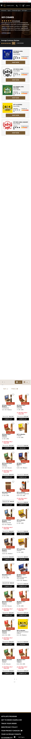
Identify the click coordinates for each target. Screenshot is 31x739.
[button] (21, 737)
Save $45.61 (25, 657)
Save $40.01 (10, 432)
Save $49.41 (10, 403)
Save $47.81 (10, 461)
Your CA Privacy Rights (11, 734)
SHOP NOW (15, 62)
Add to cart (9, 419)
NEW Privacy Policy (9, 727)
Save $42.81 (10, 628)
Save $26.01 (25, 572)
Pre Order (22, 644)
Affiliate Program (9, 716)
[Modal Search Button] (17, 6)
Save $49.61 (10, 599)
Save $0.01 (25, 490)
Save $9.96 (10, 490)
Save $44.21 (10, 547)
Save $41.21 (25, 403)
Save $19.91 (10, 572)
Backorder (23, 448)
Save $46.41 (10, 518)
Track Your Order (9, 723)
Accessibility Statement (11, 738)
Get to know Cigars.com (11, 720)
